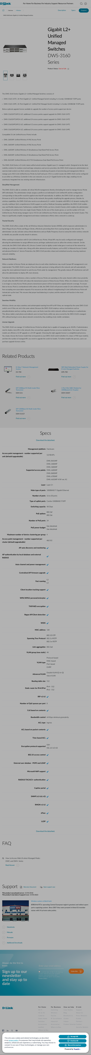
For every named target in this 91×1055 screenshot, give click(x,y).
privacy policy (13, 1040)
